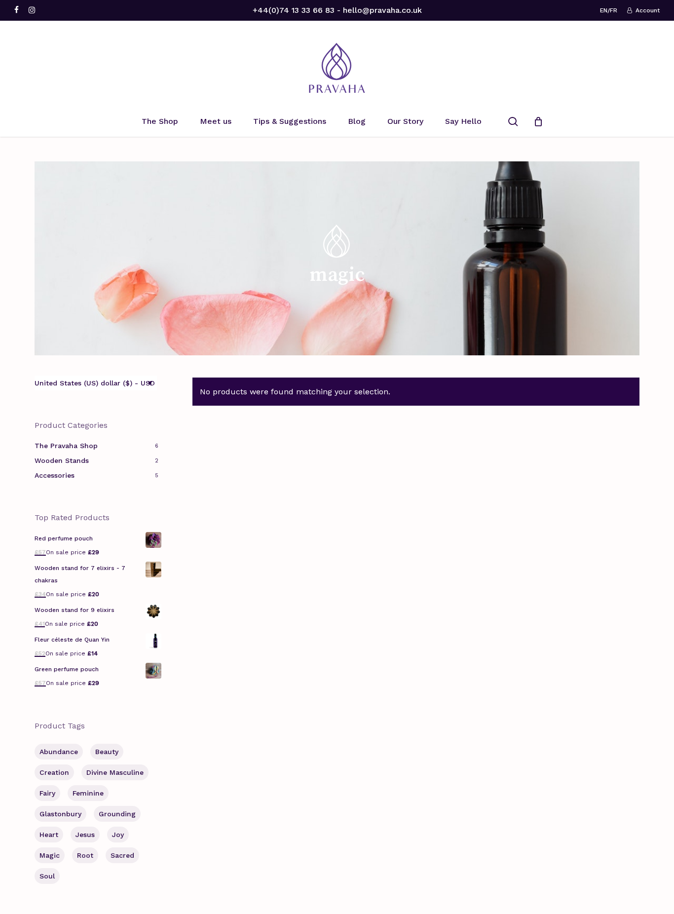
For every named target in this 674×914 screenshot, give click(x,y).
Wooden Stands (62, 460)
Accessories (55, 475)
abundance (58, 752)
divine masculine (115, 772)
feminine (88, 793)
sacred (122, 855)
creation (54, 772)
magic (49, 855)
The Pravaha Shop (66, 446)
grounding (117, 814)
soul (47, 876)
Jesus (85, 834)
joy (118, 834)
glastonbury (60, 814)
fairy (47, 793)
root (85, 855)
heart (48, 834)
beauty (106, 752)
